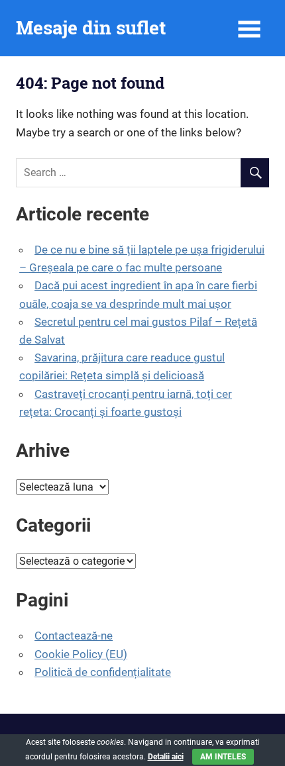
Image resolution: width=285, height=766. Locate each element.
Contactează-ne (73, 635)
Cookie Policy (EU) (80, 654)
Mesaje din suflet (91, 27)
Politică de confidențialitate (102, 672)
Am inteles (223, 756)
